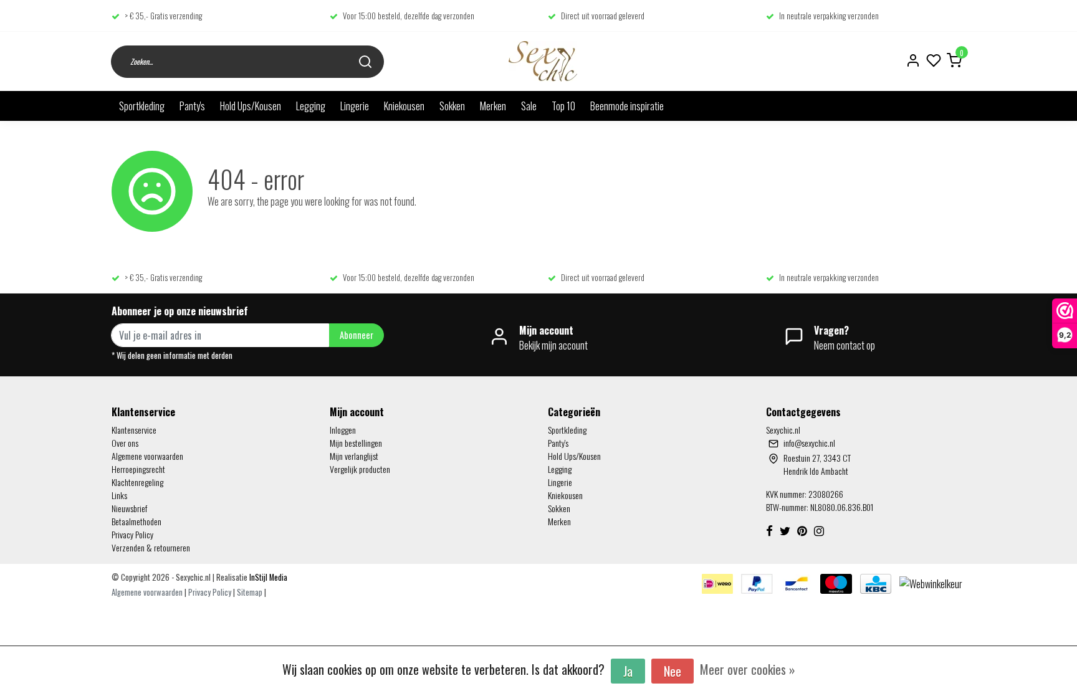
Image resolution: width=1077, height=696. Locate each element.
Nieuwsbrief (129, 508)
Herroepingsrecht (138, 468)
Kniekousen (404, 105)
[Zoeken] (365, 61)
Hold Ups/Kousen (250, 105)
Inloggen (343, 429)
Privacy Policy (132, 534)
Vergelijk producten (360, 468)
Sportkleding (142, 105)
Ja (628, 671)
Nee (672, 671)
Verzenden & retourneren (151, 547)
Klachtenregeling (137, 482)
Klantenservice (134, 429)
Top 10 (563, 105)
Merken (493, 105)
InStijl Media (267, 577)
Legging (310, 105)
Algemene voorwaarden (147, 455)
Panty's (192, 105)
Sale (529, 105)
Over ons (125, 442)
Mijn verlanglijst (354, 455)
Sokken (452, 105)
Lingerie (354, 105)
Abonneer (356, 334)
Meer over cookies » (747, 669)
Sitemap (249, 592)
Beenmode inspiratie (627, 105)
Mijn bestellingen (356, 442)
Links (119, 495)
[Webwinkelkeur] (930, 582)
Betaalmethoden (136, 521)
